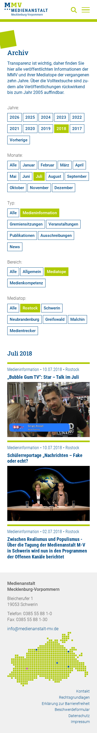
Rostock (30, 308)
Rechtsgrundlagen (74, 697)
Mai (13, 176)
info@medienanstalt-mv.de (32, 628)
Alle (13, 165)
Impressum (80, 722)
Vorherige (18, 140)
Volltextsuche (59, 80)
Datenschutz (79, 716)
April (79, 165)
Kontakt (83, 691)
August (54, 176)
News (15, 246)
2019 (46, 128)
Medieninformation (40, 212)
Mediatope (56, 271)
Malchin (77, 319)
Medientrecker (23, 330)
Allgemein (32, 271)
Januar (29, 165)
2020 (30, 128)
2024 (46, 117)
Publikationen (22, 235)
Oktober (17, 187)
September (76, 176)
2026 (14, 117)
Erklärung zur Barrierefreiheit (66, 703)
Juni (26, 176)
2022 (77, 117)
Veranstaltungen (63, 224)
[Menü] (86, 10)
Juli (39, 176)
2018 (61, 128)
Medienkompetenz (26, 283)
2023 (61, 117)
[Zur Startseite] (26, 10)
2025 (30, 117)
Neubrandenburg (24, 319)
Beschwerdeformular (72, 709)
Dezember (63, 187)
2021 (14, 128)
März (64, 165)
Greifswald (54, 319)
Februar (47, 165)
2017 (77, 128)
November (39, 187)
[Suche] (75, 10)
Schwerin (52, 308)
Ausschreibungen (56, 235)
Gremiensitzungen (26, 224)
